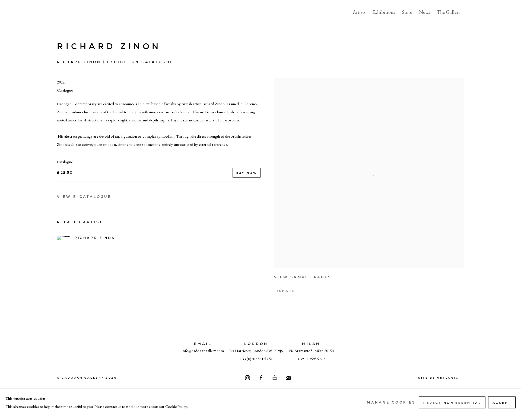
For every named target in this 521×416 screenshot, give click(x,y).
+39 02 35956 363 (311, 358)
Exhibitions (383, 12)
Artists (359, 12)
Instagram (247, 378)
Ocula (274, 378)
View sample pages (302, 277)
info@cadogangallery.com (203, 350)
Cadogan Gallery (84, 12)
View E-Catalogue (84, 197)
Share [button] (287, 291)
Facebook (261, 378)
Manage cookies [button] (391, 402)
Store (407, 12)
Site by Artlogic (438, 377)
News (424, 12)
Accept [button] (502, 403)
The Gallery (448, 12)
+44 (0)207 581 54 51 (256, 358)
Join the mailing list (288, 378)
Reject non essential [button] (452, 403)
